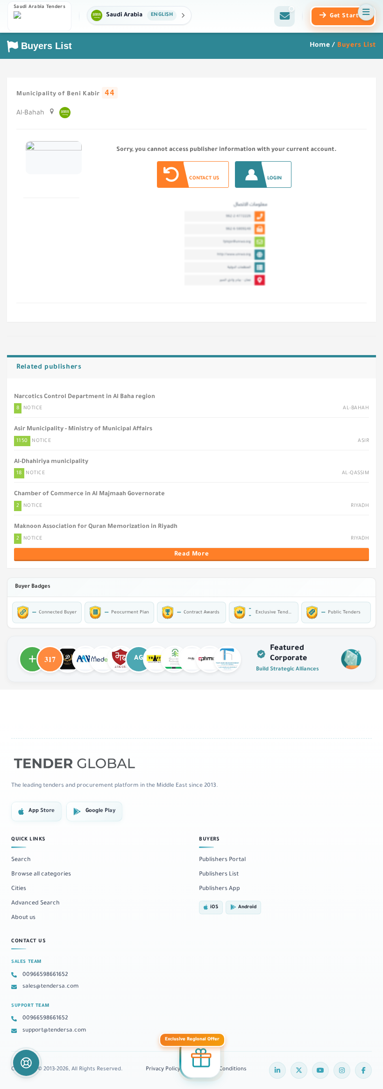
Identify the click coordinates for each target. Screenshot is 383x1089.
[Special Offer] (200, 1056)
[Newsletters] (284, 16)
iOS (214, 907)
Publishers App (219, 889)
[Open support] (26, 1063)
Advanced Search (35, 903)
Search (21, 860)
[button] (139, 15)
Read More (191, 554)
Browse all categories (41, 874)
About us (23, 918)
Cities (18, 889)
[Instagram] (341, 1070)
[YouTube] (320, 1070)
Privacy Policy (163, 1070)
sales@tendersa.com (50, 986)
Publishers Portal (222, 860)
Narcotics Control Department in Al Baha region (84, 397)
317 (50, 655)
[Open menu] (366, 12)
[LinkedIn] (277, 1070)
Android (247, 907)
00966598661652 (45, 975)
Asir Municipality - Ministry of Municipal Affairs (83, 429)
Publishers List (219, 874)
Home (320, 46)
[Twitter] (299, 1070)
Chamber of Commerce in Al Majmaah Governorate (89, 494)
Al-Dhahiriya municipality (51, 462)
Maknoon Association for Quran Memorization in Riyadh (95, 527)
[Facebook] (363, 1070)
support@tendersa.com (54, 1030)
